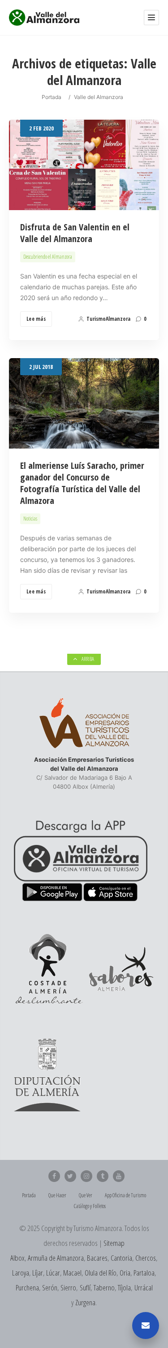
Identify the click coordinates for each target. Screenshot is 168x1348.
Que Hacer (57, 1195)
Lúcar (53, 1272)
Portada (51, 97)
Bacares (97, 1258)
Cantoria (121, 1258)
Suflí (85, 1287)
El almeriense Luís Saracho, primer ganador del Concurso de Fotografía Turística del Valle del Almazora (82, 483)
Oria (125, 1272)
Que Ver (85, 1195)
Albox (17, 1258)
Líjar (37, 1272)
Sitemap (114, 1243)
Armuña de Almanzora (56, 1258)
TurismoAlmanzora (108, 319)
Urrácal (143, 1287)
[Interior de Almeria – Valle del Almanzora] (44, 17)
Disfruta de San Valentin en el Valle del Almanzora (74, 233)
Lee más (36, 319)
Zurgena (85, 1302)
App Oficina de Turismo (125, 1195)
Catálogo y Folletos (90, 1206)
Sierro (68, 1287)
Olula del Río (100, 1272)
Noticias (30, 518)
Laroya (20, 1272)
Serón (49, 1287)
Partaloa (144, 1272)
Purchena (27, 1287)
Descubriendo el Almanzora (47, 257)
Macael (72, 1272)
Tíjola (124, 1287)
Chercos (145, 1258)
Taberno (104, 1287)
